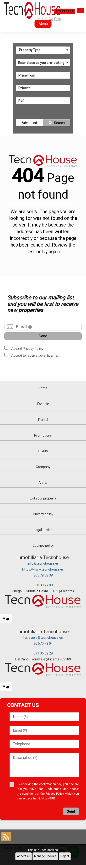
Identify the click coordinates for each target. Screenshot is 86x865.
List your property (43, 498)
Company (43, 467)
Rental (43, 420)
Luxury (43, 451)
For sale (43, 404)
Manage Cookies (45, 856)
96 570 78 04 (43, 643)
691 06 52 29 (43, 653)
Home (43, 388)
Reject (64, 856)
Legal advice (43, 530)
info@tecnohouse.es (43, 563)
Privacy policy (43, 514)
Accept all (23, 856)
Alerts (43, 482)
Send (43, 336)
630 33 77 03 (43, 585)
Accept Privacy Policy (27, 348)
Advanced (29, 123)
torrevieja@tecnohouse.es (43, 637)
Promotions (43, 435)
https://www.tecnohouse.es (43, 569)
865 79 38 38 (43, 575)
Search (59, 123)
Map (6, 618)
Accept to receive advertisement (35, 355)
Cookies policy (43, 545)
